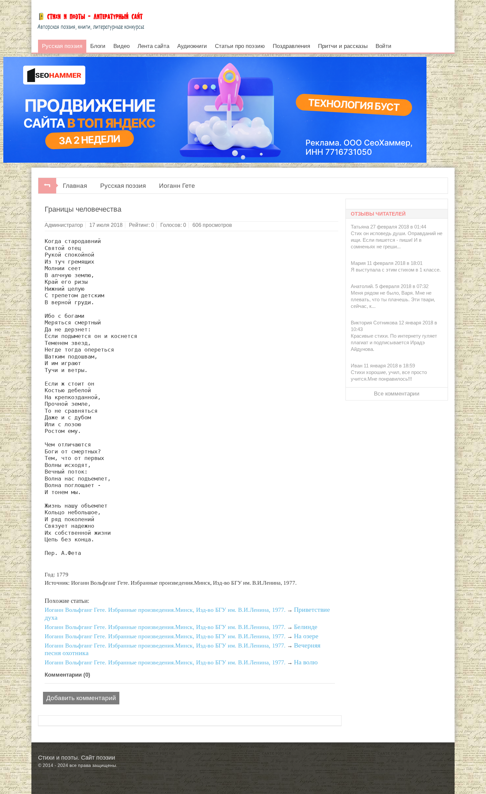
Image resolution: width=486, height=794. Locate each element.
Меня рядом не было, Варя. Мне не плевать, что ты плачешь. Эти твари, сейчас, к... (393, 299)
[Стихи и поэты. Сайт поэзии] (91, 20)
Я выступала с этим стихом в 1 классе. (396, 269)
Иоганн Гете (177, 185)
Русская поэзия (123, 185)
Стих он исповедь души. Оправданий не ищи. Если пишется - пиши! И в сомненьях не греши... (396, 239)
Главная (75, 185)
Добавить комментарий (81, 697)
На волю (306, 662)
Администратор (64, 225)
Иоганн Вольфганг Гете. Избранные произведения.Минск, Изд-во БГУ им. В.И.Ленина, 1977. (165, 609)
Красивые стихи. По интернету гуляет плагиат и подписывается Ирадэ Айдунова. (394, 342)
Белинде (305, 626)
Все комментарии (397, 394)
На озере (306, 636)
